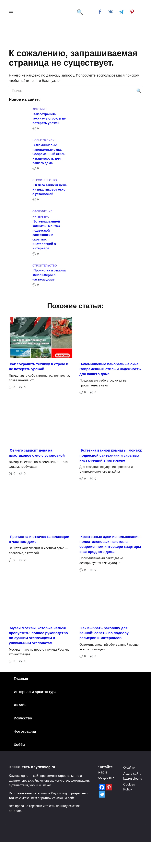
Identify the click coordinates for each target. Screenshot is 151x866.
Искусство (23, 718)
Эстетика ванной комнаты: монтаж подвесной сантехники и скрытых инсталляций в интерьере (46, 235)
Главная (21, 679)
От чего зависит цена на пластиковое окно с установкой (49, 189)
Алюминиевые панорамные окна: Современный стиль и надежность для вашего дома (48, 154)
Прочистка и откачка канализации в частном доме (49, 274)
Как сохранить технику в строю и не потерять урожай (49, 118)
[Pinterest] (109, 787)
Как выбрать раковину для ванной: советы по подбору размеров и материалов (104, 633)
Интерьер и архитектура (35, 692)
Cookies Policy (129, 787)
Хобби (19, 745)
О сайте (129, 767)
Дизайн (20, 705)
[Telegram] (102, 794)
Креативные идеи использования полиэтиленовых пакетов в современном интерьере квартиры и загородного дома (110, 544)
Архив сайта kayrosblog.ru (132, 776)
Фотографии (25, 731)
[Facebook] (102, 787)
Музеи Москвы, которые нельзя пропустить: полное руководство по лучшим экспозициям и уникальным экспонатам (38, 635)
